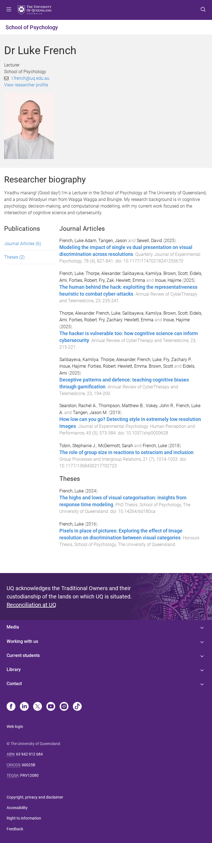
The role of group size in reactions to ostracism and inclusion (126, 452)
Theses (14, 257)
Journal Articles (22, 243)
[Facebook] (11, 707)
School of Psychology (32, 27)
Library (14, 669)
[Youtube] (50, 707)
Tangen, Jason (112, 240)
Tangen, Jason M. (90, 412)
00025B (28, 765)
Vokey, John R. (160, 405)
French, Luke (71, 273)
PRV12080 (29, 775)
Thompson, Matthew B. (121, 405)
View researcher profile (26, 85)
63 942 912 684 (29, 754)
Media (13, 627)
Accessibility (17, 807)
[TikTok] (77, 707)
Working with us (22, 641)
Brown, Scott (175, 273)
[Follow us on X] (37, 707)
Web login (15, 726)
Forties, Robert (83, 280)
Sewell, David (149, 240)
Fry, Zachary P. (177, 359)
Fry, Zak (106, 280)
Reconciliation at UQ (31, 604)
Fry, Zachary (110, 319)
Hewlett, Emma (130, 280)
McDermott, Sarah (115, 445)
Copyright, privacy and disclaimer (35, 797)
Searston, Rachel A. (78, 405)
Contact (14, 683)
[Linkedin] (24, 707)
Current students (23, 655)
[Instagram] (64, 707)
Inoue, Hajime (168, 280)
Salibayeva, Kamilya (141, 273)
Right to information (24, 818)
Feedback (15, 829)
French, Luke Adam (77, 240)
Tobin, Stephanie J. (77, 445)
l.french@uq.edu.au (30, 78)
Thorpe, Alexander (103, 273)
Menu (9, 10)
